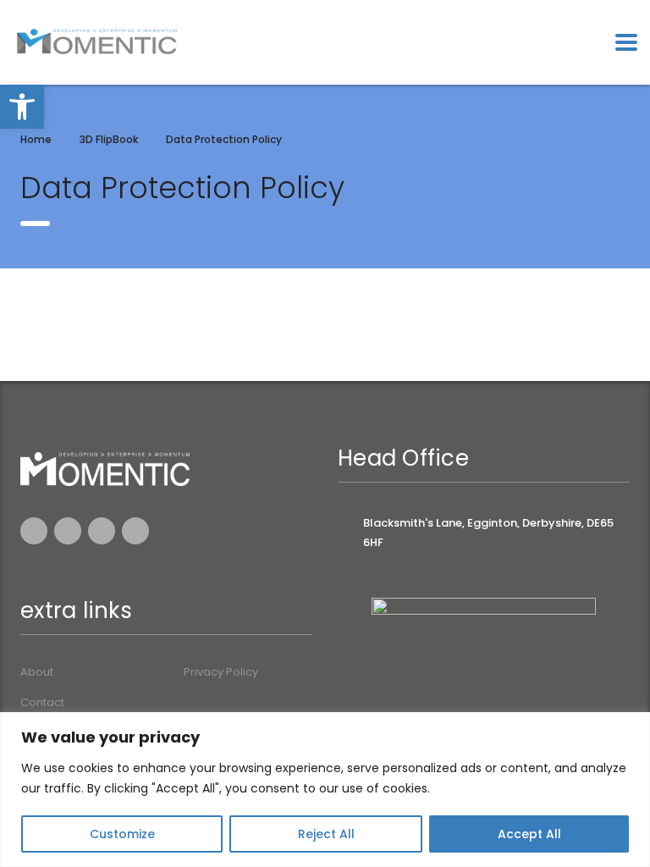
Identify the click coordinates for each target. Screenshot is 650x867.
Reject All (326, 834)
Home (36, 139)
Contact (42, 703)
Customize (122, 834)
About (36, 672)
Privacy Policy (221, 672)
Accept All (529, 834)
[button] (22, 107)
